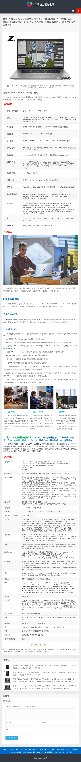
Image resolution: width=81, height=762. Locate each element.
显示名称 (8, 722)
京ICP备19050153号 (40, 758)
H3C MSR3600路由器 (44, 752)
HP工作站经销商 (30, 649)
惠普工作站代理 (30, 651)
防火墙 (34, 440)
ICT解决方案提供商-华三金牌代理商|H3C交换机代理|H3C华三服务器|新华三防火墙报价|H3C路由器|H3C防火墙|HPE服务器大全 (40, 4)
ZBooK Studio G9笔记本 (46, 649)
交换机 (17, 440)
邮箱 (44, 722)
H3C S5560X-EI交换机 (47, 749)
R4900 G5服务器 (29, 752)
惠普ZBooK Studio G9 (64, 649)
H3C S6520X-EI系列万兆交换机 (67, 749)
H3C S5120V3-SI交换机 (11, 749)
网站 (6, 729)
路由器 (25, 440)
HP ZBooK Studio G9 (16, 649)
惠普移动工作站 (42, 651)
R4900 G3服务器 (15, 752)
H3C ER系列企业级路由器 (63, 752)
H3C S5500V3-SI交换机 (29, 749)
